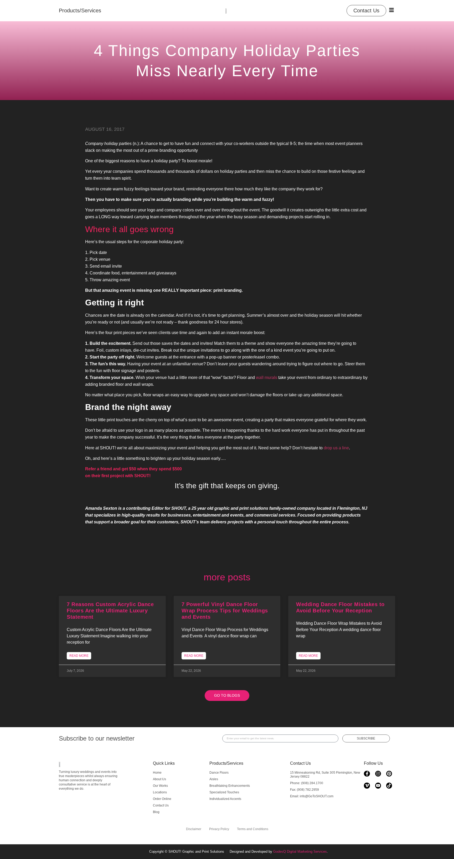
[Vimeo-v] (367, 785)
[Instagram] (378, 774)
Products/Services (226, 763)
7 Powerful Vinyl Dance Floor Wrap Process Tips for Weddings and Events (225, 610)
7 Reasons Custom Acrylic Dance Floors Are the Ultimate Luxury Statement (110, 610)
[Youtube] (378, 785)
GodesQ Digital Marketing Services (300, 851)
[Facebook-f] (367, 774)
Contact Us (300, 763)
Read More (79, 656)
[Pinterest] (389, 774)
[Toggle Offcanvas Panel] (391, 10)
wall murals (266, 377)
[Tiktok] (389, 785)
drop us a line (336, 448)
